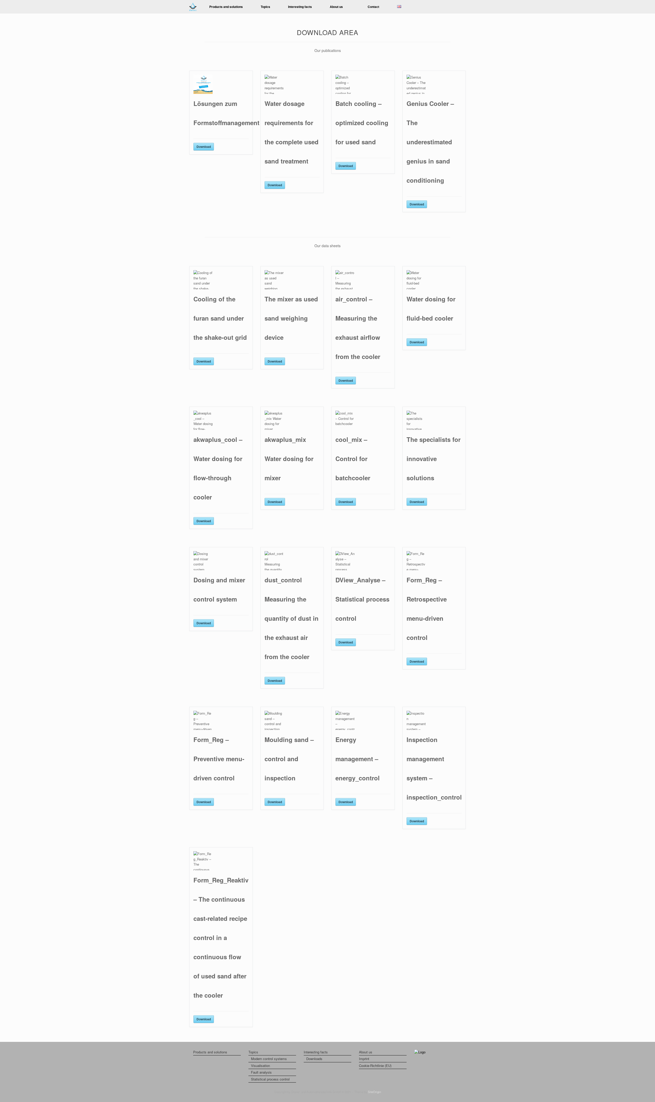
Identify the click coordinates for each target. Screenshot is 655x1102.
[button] (458, 7)
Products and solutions (226, 6)
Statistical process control (270, 1079)
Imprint (364, 1058)
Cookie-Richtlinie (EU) (375, 1065)
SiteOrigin (374, 1092)
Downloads (314, 1058)
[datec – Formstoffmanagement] (192, 7)
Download (203, 146)
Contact (373, 6)
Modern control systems (269, 1058)
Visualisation (260, 1065)
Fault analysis (261, 1072)
